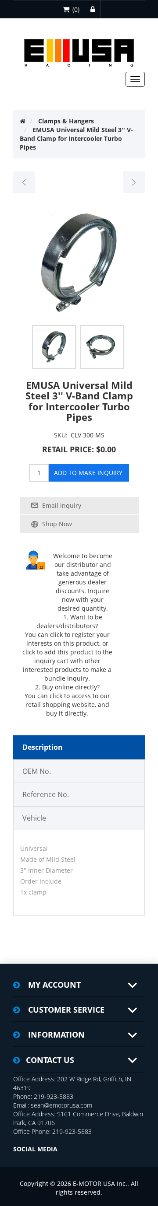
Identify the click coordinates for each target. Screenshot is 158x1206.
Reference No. (45, 794)
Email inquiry (61, 505)
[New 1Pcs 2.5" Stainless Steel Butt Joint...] (133, 182)
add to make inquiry (88, 472)
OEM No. (36, 771)
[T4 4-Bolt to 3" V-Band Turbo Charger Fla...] (24, 182)
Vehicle (34, 818)
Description (42, 747)
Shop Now (57, 524)
